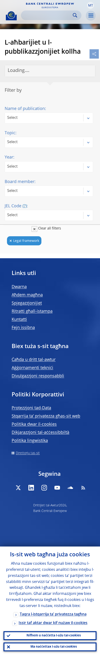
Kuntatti (19, 319)
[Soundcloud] (70, 487)
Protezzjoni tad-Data (31, 408)
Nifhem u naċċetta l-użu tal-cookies (54, 635)
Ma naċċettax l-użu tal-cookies (53, 646)
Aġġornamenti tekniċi (32, 368)
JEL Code (16, 206)
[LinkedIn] (31, 487)
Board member (19, 182)
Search (75, 15)
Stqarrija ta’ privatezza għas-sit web (46, 416)
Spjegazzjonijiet (27, 303)
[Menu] (91, 16)
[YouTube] (57, 487)
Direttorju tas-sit (28, 453)
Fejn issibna (23, 328)
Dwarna (19, 287)
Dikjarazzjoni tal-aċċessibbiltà (40, 432)
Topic (10, 133)
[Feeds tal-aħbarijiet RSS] (83, 487)
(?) (25, 206)
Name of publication (25, 109)
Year (9, 157)
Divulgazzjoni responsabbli (38, 376)
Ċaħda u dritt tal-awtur (34, 360)
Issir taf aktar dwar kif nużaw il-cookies (53, 623)
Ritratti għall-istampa (32, 311)
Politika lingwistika (30, 441)
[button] (90, 5)
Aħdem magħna (27, 295)
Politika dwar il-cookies (34, 424)
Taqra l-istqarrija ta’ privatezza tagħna (53, 614)
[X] (18, 487)
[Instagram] (44, 487)
